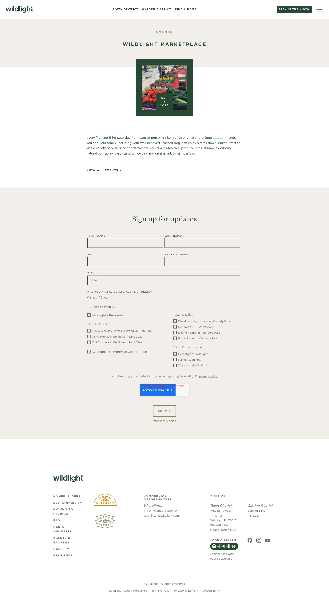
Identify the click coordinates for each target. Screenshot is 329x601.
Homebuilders (67, 496)
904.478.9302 (219, 525)
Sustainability (67, 503)
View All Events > (104, 170)
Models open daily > (223, 530)
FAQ (56, 520)
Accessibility (211, 591)
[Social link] (250, 540)
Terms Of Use (160, 591)
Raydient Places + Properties (128, 591)
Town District (125, 9)
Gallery (61, 549)
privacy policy (208, 376)
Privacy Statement (186, 591)
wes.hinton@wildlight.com (161, 516)
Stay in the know (294, 9)
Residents (63, 555)
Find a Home (185, 9)
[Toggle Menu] (319, 9)
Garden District (156, 9)
